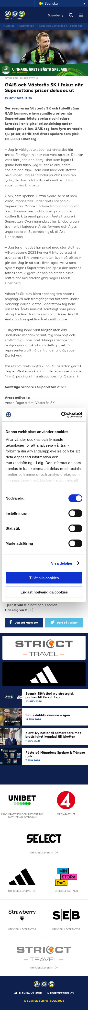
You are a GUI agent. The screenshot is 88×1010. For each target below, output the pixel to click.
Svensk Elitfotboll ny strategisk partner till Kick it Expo (49, 695)
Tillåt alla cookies (44, 578)
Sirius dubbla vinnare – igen (48, 715)
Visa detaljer (61, 563)
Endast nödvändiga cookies (44, 592)
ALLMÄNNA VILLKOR (28, 993)
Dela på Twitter (67, 622)
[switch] (75, 513)
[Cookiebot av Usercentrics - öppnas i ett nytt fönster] (62, 414)
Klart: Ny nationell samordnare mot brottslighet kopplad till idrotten (53, 734)
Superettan (26, 25)
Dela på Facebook (26, 622)
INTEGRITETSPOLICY (60, 993)
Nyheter (8, 25)
